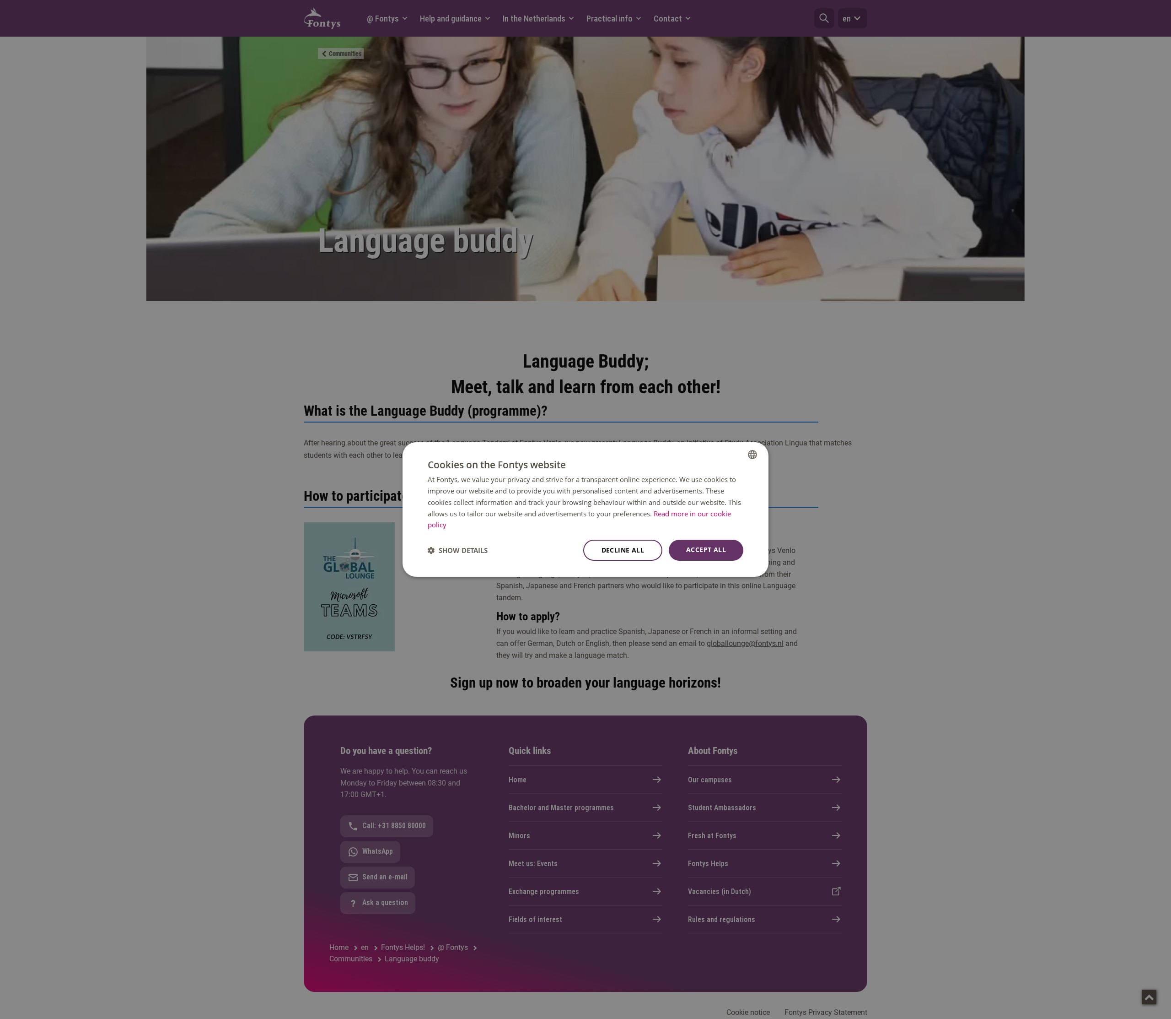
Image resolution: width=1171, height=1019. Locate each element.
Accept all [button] (706, 549)
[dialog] (585, 509)
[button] (458, 550)
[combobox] (752, 454)
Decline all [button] (623, 550)
